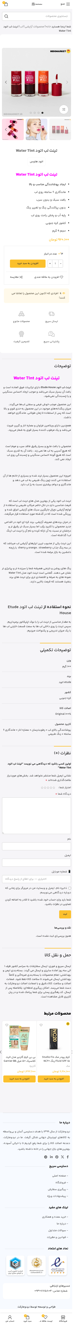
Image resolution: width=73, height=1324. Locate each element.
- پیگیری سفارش (58, 1189)
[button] (67, 82)
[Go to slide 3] (35, 113)
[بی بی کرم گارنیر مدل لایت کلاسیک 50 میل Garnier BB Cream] (19, 1038)
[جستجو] (6, 16)
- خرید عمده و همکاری (55, 1217)
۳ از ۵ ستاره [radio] (48, 787)
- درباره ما (62, 1224)
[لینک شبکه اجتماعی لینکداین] (51, 1157)
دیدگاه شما (63, 794)
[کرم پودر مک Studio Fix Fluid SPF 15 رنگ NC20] (54, 1038)
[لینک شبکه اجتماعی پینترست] (57, 1157)
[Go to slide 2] (39, 113)
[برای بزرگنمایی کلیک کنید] (63, 109)
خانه (48, 27)
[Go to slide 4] (31, 113)
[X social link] (62, 1157)
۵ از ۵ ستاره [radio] (42, 787)
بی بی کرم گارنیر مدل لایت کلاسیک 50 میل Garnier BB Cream (20, 1061)
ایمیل (67, 855)
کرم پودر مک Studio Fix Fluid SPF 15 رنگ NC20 (56, 1059)
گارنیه (32, 1066)
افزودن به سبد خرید (28, 263)
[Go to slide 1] (42, 113)
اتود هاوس (36, 162)
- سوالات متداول (58, 1230)
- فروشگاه (61, 1183)
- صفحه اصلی (60, 1176)
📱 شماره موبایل (61, 872)
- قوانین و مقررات (57, 1237)
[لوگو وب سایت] (37, 4)
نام (69, 839)
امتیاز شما (65, 787)
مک (68, 1066)
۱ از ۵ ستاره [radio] (53, 787)
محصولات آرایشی (34, 27)
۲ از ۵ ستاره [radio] (50, 787)
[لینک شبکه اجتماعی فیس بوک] (67, 1157)
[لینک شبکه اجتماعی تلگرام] (46, 1157)
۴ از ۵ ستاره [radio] (45, 787)
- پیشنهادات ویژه (57, 1196)
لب (21, 27)
